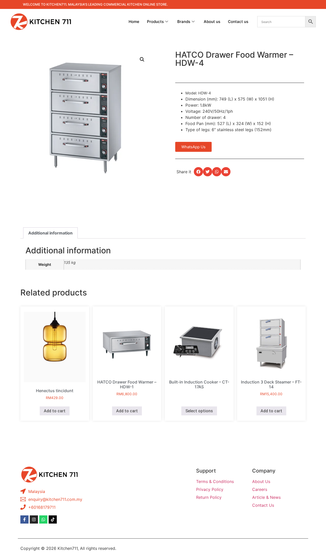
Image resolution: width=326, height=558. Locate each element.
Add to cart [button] (54, 410)
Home (134, 21)
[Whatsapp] (43, 519)
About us (212, 21)
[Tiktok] (53, 519)
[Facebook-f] (24, 519)
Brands (183, 21)
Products (155, 21)
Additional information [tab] (50, 232)
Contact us (238, 21)
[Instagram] (34, 519)
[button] (142, 59)
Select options (199, 410)
